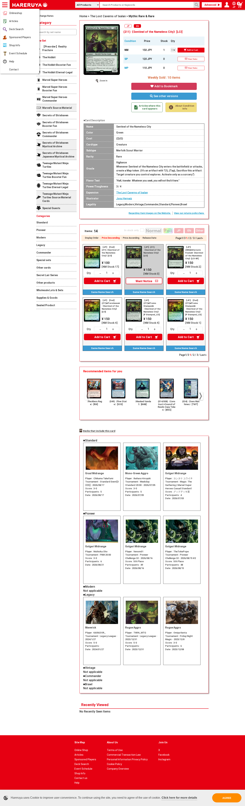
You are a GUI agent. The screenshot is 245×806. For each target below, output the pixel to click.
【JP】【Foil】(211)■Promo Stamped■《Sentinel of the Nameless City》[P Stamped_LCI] (193, 307)
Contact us (80, 778)
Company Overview (118, 768)
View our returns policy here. (189, 213)
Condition (130, 41)
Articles (13, 21)
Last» (200, 238)
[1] (174, 49)
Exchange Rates (44, 16)
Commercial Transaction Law (124, 754)
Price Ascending (131, 238)
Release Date (149, 238)
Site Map (79, 742)
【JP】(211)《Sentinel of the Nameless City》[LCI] (152, 251)
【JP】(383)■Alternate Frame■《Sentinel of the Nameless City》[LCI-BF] (194, 253)
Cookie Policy (114, 764)
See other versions (165, 96)
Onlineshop (15, 13)
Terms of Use (115, 750)
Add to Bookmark (166, 86)
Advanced (210, 4)
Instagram (164, 759)
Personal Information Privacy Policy (127, 759)
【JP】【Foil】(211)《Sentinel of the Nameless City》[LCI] (110, 251)
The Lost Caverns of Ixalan (132, 192)
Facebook (163, 754)
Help (11, 61)
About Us (112, 742)
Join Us (163, 742)
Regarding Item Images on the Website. (150, 213)
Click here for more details (179, 797)
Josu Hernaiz (124, 198)
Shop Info (14, 45)
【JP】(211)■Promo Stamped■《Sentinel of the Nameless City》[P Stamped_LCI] (152, 307)
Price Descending (111, 238)
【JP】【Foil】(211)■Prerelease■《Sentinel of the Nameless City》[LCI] (111, 306)
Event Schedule (18, 53)
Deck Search (16, 29)
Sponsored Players (20, 37)
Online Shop (81, 750)
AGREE (226, 798)
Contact (14, 69)
